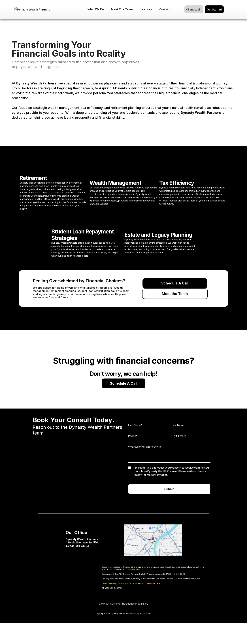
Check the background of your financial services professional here (131, 583)
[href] (153, 539)
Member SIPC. (134, 569)
